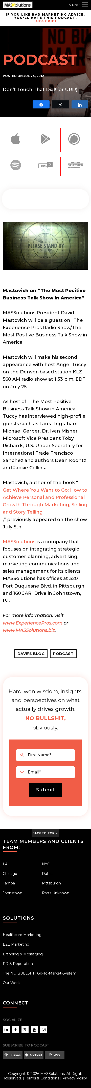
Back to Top (43, 833)
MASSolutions (19, 542)
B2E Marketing (16, 944)
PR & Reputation (18, 963)
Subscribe (45, 21)
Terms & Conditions (42, 1078)
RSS (57, 1055)
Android (36, 1055)
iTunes (14, 1055)
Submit (45, 790)
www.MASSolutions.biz (29, 630)
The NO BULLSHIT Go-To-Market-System (39, 973)
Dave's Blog (30, 653)
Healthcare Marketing (22, 934)
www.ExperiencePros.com (32, 623)
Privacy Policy (74, 1078)
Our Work (11, 983)
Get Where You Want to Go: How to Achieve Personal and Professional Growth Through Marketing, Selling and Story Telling (45, 501)
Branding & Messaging (23, 954)
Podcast (63, 653)
